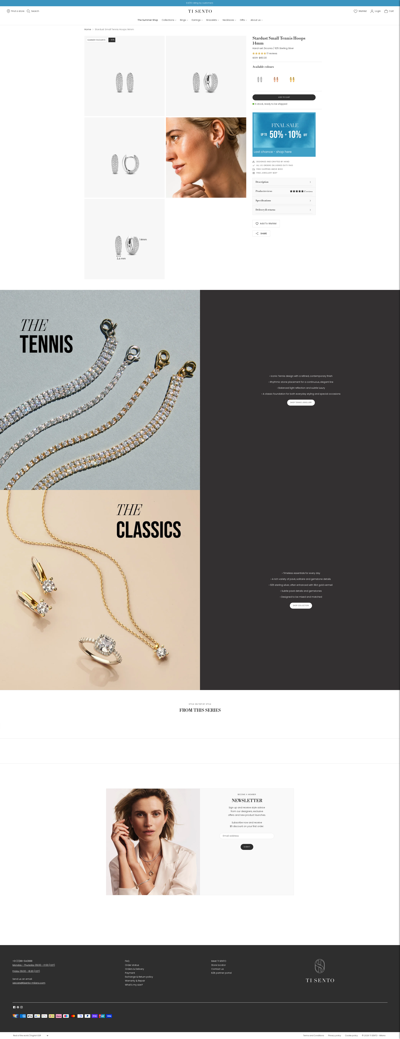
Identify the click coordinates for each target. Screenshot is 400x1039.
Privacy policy (334, 1035)
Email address (229, 831)
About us (256, 20)
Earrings (196, 20)
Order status (132, 965)
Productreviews (284, 191)
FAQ (127, 961)
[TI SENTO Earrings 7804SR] (276, 77)
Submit (247, 847)
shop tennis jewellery (301, 402)
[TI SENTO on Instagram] (21, 1007)
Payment (130, 972)
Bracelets (211, 20)
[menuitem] (314, 1035)
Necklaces (228, 20)
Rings (183, 20)
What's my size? (134, 984)
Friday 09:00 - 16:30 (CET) (26, 971)
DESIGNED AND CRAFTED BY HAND (272, 161)
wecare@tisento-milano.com (28, 982)
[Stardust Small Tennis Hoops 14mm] (259, 77)
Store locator (218, 965)
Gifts (242, 20)
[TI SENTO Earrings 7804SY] (292, 77)
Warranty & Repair (135, 980)
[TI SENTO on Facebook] (14, 1007)
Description (262, 182)
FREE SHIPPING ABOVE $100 (269, 169)
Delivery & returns (265, 209)
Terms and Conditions (313, 1035)
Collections (168, 20)
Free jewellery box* (267, 173)
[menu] (30, 1035)
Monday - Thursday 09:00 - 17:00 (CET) (33, 965)
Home (87, 29)
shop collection (301, 605)
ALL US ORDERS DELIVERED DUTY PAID (274, 165)
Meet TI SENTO (218, 961)
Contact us (217, 969)
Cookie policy (351, 1035)
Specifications (263, 200)
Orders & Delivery (134, 969)
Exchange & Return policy (139, 976)
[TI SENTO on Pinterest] (18, 1007)
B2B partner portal (221, 972)
